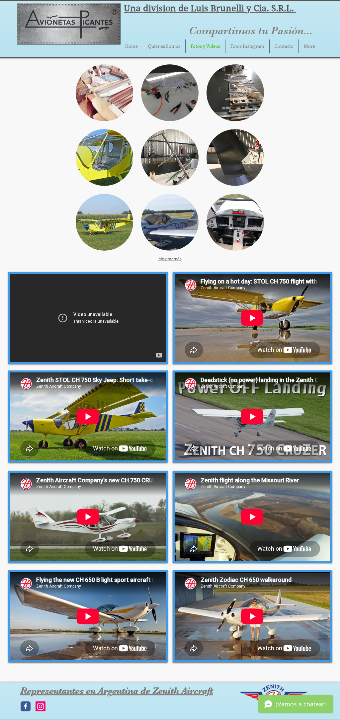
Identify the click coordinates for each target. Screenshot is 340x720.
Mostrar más (170, 259)
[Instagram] (40, 706)
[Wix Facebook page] (26, 706)
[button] (104, 92)
